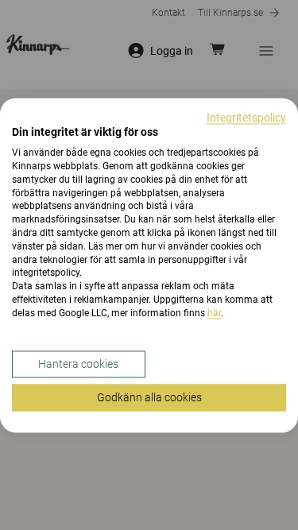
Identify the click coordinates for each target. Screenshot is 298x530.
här (214, 313)
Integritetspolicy (246, 117)
